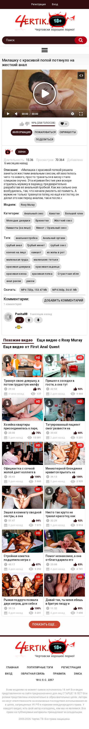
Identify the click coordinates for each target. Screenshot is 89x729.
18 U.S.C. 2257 (45, 679)
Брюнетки (42, 220)
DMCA (78, 673)
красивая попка (42, 273)
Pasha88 (21, 314)
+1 (29, 320)
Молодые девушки (18, 220)
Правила (59, 673)
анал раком (13, 281)
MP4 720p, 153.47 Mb (34, 289)
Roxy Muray (28, 204)
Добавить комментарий (63, 300)
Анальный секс (34, 213)
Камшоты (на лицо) (18, 227)
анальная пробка (27, 238)
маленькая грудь (17, 259)
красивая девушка (18, 266)
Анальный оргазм (54, 238)
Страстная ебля (68, 273)
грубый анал (14, 245)
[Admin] (8, 152)
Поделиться (44, 139)
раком (30, 281)
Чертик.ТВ (38, 719)
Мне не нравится (27, 124)
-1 (38, 320)
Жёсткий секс (63, 220)
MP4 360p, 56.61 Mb (64, 289)
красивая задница (47, 266)
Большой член (74, 213)
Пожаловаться (45, 132)
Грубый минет (36, 245)
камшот (36, 252)
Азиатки (54, 213)
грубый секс (58, 245)
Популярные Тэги (40, 667)
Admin (22, 151)
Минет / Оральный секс (51, 227)
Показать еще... (44, 624)
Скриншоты (68, 132)
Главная (12, 667)
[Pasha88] (8, 317)
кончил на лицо (16, 252)
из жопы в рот (56, 252)
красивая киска (16, 273)
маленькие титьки (46, 259)
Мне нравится (22, 124)
